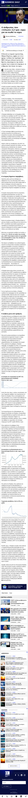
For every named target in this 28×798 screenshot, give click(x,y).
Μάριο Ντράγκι (5, 593)
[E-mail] (25, 796)
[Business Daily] (10, 2)
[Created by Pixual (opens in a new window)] (14, 792)
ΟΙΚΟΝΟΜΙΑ (21, 36)
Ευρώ (11, 593)
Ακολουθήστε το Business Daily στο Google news (15, 586)
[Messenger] (16, 796)
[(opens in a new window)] (2, 796)
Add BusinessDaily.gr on (14, 50)
